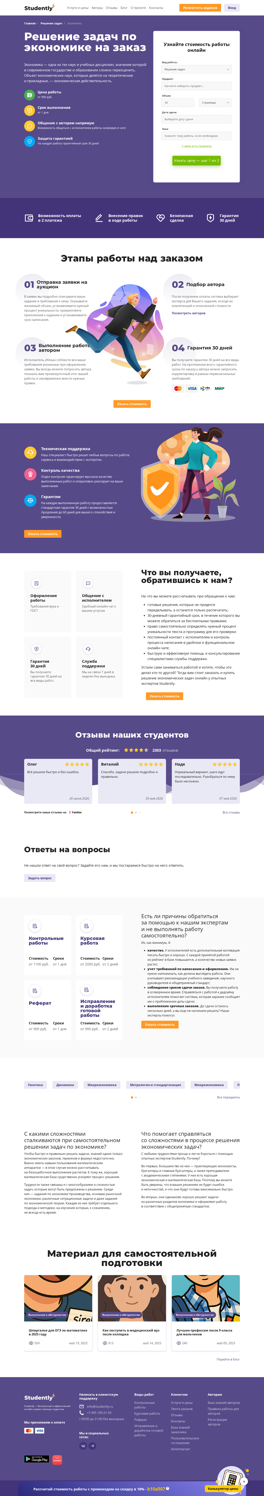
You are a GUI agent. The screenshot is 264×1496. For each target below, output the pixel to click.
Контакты (156, 8)
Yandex (77, 812)
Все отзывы (231, 812)
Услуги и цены (78, 8)
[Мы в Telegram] (92, 1446)
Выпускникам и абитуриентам (47, 1314)
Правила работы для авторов (223, 1411)
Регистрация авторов (217, 1422)
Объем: (166, 95)
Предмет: (168, 79)
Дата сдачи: (169, 112)
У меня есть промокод (196, 146)
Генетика (35, 1085)
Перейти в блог (228, 1359)
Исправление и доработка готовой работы (148, 1430)
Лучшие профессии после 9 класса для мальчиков (204, 1332)
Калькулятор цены (223, 1489)
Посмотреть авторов (188, 313)
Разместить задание (200, 8)
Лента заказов (181, 1409)
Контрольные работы (144, 1405)
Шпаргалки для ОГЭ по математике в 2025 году (58, 1332)
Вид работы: (170, 62)
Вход (232, 8)
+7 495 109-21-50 (99, 1413)
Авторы (97, 8)
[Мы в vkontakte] (83, 1446)
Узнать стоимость (132, 404)
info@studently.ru (100, 1406)
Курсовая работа (147, 1413)
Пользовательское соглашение (185, 1440)
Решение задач (51, 23)
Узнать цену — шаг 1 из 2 (196, 160)
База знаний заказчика (180, 1429)
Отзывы (112, 8)
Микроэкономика (209, 1085)
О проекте (138, 8)
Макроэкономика (102, 1085)
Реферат (140, 1420)
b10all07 (156, 1489)
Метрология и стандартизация (155, 1085)
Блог (124, 8)
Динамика (65, 1085)
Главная (30, 23)
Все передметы (228, 1097)
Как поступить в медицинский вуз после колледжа (131, 1332)
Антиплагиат (180, 1449)
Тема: (165, 129)
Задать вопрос (40, 878)
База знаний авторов (224, 1403)
